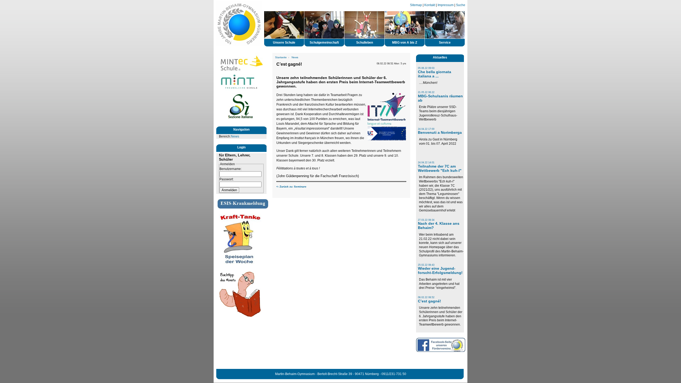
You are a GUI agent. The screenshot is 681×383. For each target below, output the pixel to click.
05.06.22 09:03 (426, 68)
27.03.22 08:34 (426, 220)
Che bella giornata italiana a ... (434, 74)
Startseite (281, 57)
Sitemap (416, 5)
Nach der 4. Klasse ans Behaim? (438, 225)
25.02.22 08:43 (426, 265)
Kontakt (429, 5)
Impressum (446, 5)
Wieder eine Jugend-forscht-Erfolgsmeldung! (440, 270)
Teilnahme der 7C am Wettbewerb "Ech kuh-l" (440, 168)
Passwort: (226, 179)
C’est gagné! (429, 301)
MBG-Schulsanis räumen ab (440, 98)
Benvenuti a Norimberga (440, 132)
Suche (460, 5)
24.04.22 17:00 (426, 129)
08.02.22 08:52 (426, 297)
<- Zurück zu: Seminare (291, 186)
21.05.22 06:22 (426, 92)
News (235, 136)
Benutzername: (230, 169)
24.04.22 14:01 (426, 162)
